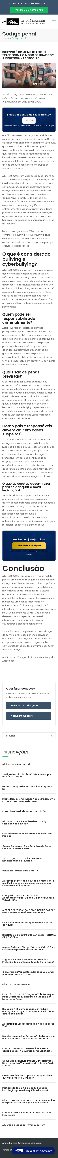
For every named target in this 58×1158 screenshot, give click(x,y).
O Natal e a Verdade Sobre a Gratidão (24, 811)
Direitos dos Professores (16, 984)
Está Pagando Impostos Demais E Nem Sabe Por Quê (27, 834)
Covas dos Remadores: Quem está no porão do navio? (27, 923)
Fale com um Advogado (24, 705)
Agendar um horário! (22, 715)
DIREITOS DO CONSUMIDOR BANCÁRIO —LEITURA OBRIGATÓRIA (29, 936)
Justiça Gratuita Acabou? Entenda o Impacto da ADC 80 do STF (28, 775)
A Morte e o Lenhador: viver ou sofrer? (23, 1124)
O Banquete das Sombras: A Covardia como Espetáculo (27, 1113)
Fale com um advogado (29, 9)
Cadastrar (29, 120)
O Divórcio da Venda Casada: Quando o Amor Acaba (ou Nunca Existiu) (28, 973)
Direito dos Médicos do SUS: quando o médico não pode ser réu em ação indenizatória (28, 1101)
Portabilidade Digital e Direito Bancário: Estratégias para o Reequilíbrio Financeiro (26, 1089)
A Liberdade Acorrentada (16, 764)
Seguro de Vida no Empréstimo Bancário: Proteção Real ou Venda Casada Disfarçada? (28, 960)
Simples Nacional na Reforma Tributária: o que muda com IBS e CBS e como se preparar (28, 1037)
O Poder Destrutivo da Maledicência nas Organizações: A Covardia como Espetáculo (27, 1049)
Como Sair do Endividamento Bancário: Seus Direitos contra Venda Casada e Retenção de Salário (28, 1063)
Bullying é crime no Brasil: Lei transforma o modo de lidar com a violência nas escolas (28, 55)
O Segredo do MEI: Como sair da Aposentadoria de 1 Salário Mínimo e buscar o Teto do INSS (28, 898)
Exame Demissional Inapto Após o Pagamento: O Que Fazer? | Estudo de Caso (29, 800)
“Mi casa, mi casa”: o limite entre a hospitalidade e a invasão (22, 859)
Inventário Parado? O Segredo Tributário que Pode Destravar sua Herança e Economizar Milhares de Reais (28, 997)
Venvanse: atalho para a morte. (20, 870)
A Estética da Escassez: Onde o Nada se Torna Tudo (28, 1025)
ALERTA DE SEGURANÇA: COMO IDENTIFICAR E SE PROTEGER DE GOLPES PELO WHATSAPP (28, 911)
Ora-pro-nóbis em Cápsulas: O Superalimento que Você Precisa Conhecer (28, 1076)
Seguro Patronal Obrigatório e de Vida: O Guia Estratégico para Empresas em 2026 (28, 948)
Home (6, 38)
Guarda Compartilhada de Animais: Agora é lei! (27, 787)
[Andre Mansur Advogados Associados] (24, 21)
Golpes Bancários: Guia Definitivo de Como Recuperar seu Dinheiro (27, 847)
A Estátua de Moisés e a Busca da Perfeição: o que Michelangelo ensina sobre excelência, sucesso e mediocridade (28, 883)
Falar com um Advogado (29, 545)
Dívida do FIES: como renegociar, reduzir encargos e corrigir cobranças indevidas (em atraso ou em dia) (28, 1011)
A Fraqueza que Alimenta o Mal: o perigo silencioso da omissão (25, 822)
